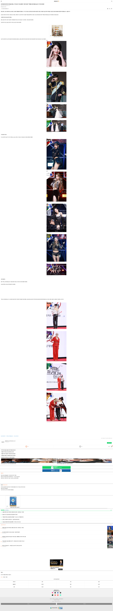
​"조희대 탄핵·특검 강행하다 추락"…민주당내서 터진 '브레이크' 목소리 (13, 541)
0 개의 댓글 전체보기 (56, 579)
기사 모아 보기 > (7, 441)
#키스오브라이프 (16, 436)
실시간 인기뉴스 (3, 524)
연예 (70, 584)
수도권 (42, 586)
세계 (14, 586)
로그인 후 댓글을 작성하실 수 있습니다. (6, 574)
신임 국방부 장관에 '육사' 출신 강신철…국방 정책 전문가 (11, 532)
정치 (42, 581)
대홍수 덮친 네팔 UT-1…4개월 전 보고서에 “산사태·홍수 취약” (12, 545)
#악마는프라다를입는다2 (9, 436)
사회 (70, 581)
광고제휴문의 (56, 598)
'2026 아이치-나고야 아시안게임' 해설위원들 (7, 489)
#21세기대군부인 (3, 436)
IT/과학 (42, 584)
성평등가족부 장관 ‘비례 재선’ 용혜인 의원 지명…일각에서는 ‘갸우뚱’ (13, 527)
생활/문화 (14, 584)
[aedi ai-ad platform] (51, 104)
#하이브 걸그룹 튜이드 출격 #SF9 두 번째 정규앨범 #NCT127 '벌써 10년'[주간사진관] (13, 486)
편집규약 (54, 598)
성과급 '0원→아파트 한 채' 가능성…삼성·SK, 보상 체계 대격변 (9, 478)
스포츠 (99, 584)
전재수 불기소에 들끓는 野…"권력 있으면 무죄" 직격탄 (8, 475)
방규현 (4, 484)
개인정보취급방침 (61, 598)
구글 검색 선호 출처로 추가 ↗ (5, 8)
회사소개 (51, 598)
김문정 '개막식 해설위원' (4, 488)
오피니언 (14, 581)
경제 (98, 581)
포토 (70, 586)
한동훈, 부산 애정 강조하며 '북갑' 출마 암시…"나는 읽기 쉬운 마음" (10, 476)
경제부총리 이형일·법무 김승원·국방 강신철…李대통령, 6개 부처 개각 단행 (14, 536)
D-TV (99, 586)
